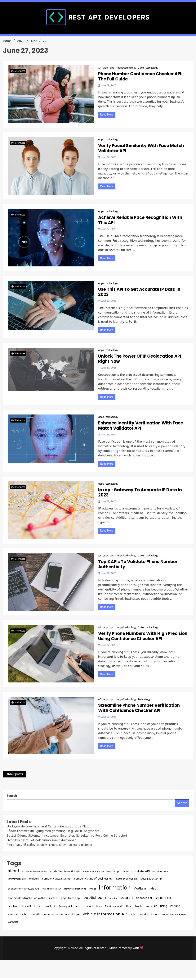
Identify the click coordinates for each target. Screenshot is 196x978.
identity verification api (75, 889)
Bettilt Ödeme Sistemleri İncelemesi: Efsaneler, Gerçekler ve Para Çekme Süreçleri (67, 835)
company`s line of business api (93, 878)
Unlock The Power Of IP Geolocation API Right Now (139, 359)
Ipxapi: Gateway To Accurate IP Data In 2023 (140, 492)
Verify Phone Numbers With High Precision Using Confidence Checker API (142, 636)
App (105, 67)
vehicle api (13, 914)
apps (112, 67)
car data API (140, 871)
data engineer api (127, 878)
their (129, 906)
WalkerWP (141, 969)
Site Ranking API (63, 906)
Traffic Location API (146, 906)
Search (182, 803)
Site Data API (163, 898)
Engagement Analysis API (23, 888)
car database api (160, 871)
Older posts (14, 774)
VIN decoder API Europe (174, 914)
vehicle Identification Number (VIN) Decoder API (50, 914)
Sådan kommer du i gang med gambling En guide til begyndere (53, 831)
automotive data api (93, 871)
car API (125, 871)
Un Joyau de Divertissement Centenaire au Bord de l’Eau (48, 826)
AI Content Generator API (34, 871)
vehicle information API (105, 914)
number (53, 898)
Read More (107, 114)
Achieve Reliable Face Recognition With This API (140, 220)
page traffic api (70, 898)
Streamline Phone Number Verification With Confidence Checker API (139, 708)
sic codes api (144, 898)
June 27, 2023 (108, 85)
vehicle (175, 906)
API (99, 67)
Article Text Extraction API (65, 871)
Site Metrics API (42, 906)
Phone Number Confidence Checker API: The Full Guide (140, 76)
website (13, 922)
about (13, 870)
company (34, 878)
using (163, 906)
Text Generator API (114, 906)
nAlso (152, 888)
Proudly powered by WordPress (69, 969)
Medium (139, 888)
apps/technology (126, 67)
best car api (113, 871)
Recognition (111, 898)
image (92, 888)
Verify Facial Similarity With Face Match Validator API (141, 148)
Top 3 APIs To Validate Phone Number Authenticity (137, 564)
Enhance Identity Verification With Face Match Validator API (140, 426)
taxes (99, 906)
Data (141, 67)
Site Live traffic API (19, 906)
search (126, 897)
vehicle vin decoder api (145, 914)
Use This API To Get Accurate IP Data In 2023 (139, 292)
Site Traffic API (84, 906)
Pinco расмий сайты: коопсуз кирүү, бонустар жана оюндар (49, 845)
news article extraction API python (27, 898)
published (92, 897)
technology (152, 67)
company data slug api (56, 878)
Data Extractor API (151, 878)
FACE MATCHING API (51, 889)
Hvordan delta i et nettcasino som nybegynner (41, 840)
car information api (17, 879)
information (115, 887)
